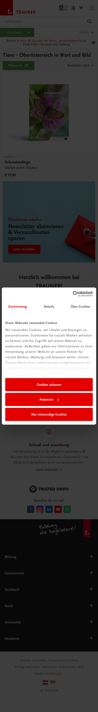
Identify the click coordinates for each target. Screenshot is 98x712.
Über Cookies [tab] (80, 306)
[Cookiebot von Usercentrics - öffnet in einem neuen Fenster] (73, 294)
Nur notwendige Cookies (49, 414)
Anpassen (46, 399)
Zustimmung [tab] (17, 306)
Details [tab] (49, 306)
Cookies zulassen (49, 385)
